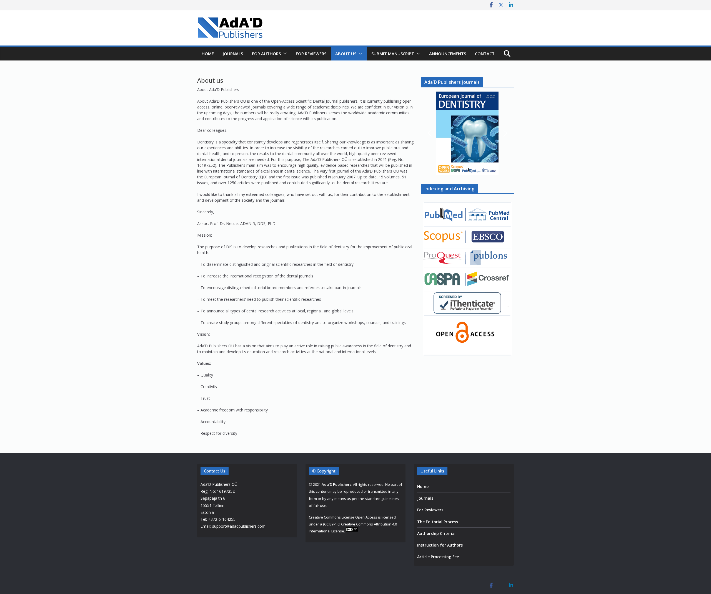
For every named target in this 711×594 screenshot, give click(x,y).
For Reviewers (430, 509)
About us (345, 53)
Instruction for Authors (440, 545)
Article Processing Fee (438, 556)
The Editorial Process (437, 521)
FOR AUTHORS (266, 53)
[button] (284, 53)
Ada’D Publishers (336, 484)
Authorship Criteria (436, 533)
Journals (425, 498)
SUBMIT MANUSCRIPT (392, 53)
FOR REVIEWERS (311, 53)
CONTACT (485, 53)
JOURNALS (233, 53)
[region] (467, 133)
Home (423, 486)
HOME (208, 53)
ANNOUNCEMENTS (447, 53)
